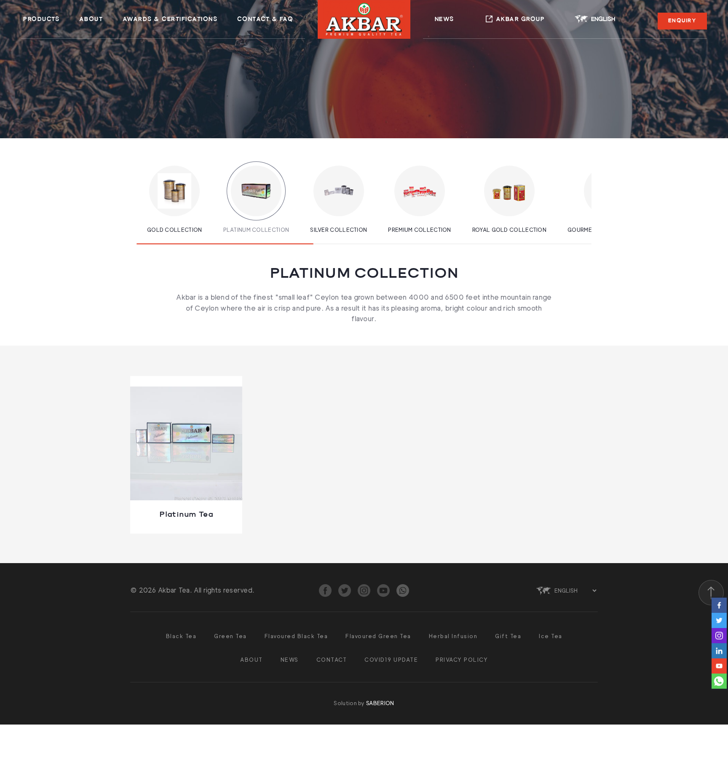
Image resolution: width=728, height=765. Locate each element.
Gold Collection (174, 229)
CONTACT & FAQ (265, 19)
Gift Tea (508, 636)
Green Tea (230, 636)
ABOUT (91, 19)
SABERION (380, 703)
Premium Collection (419, 229)
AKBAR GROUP (520, 19)
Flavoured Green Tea (378, 636)
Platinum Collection (256, 229)
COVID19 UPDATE (391, 659)
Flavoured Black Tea (296, 636)
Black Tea (181, 636)
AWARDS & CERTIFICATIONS (170, 19)
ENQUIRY (682, 21)
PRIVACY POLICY (462, 659)
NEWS (444, 19)
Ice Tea (550, 636)
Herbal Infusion (453, 636)
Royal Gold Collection (509, 229)
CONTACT (331, 659)
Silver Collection (338, 229)
